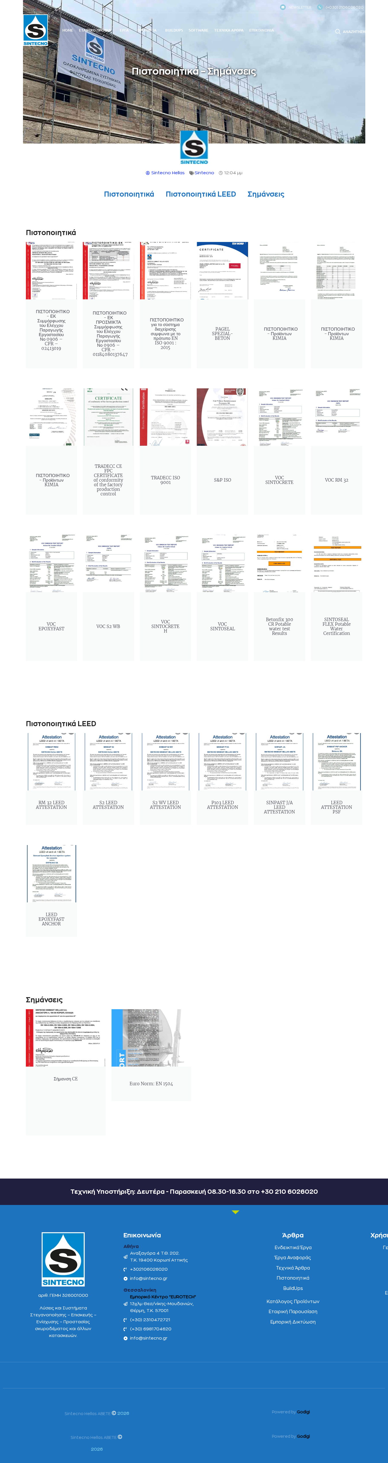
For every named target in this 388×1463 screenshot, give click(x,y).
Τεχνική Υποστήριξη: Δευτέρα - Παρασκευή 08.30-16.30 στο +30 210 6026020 (194, 1192)
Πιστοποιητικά (129, 194)
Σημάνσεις (266, 194)
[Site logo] (35, 30)
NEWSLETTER (300, 7)
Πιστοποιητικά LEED (201, 194)
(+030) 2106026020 (345, 7)
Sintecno (204, 173)
